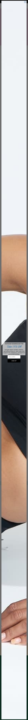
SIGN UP (14, 361)
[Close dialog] (25, 2)
